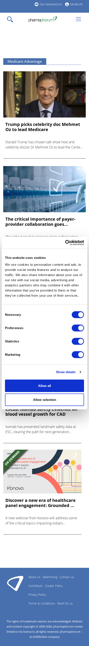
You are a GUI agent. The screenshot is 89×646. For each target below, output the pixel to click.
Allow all (44, 385)
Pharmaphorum (15, 583)
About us (34, 577)
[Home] (42, 19)
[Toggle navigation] (11, 19)
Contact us (66, 577)
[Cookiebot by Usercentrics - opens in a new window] (65, 242)
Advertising (50, 577)
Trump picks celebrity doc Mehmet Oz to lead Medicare (42, 127)
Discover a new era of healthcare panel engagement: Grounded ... (40, 503)
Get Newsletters (51, 4)
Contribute (35, 586)
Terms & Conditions (41, 603)
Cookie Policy (54, 586)
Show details (66, 372)
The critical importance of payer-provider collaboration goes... (40, 222)
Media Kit (76, 4)
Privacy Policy (37, 595)
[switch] (78, 327)
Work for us (65, 603)
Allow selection (44, 400)
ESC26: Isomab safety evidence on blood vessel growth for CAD (41, 411)
